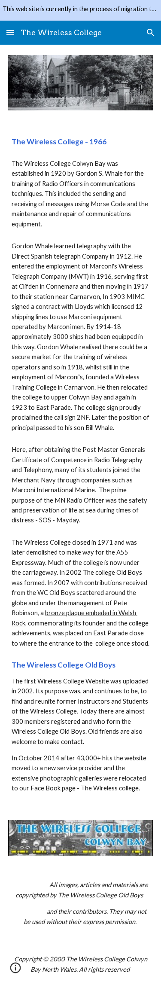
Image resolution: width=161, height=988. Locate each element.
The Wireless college (110, 788)
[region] (80, 10)
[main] (80, 141)
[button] (10, 32)
